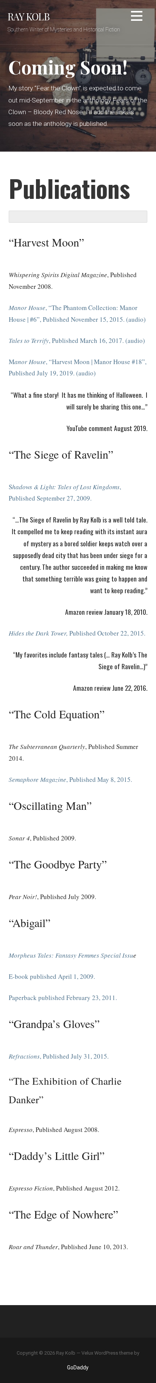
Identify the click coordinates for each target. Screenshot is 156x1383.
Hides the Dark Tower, (38, 633)
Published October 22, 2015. (106, 633)
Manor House (27, 307)
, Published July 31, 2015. (74, 1056)
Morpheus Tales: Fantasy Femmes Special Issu (71, 955)
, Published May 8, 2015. (99, 779)
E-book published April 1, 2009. (52, 976)
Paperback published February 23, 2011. (63, 997)
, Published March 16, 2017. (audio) (97, 340)
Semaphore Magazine (37, 779)
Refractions (24, 1056)
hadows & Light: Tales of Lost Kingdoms (66, 486)
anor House (30, 361)
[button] (136, 17)
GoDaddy (78, 1367)
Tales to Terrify (29, 340)
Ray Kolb (29, 16)
